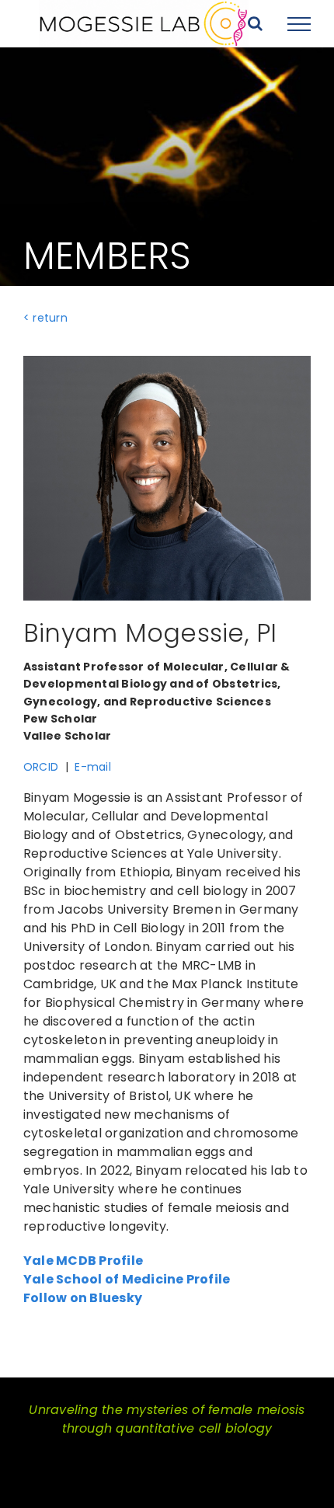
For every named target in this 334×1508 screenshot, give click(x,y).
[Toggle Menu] (299, 24)
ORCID (40, 767)
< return (45, 318)
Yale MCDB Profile (83, 1260)
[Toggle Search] (255, 23)
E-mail (92, 767)
